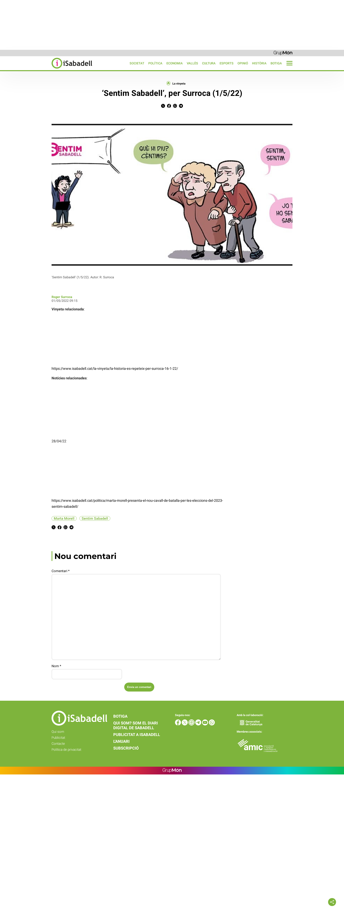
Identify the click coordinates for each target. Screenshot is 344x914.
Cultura (209, 63)
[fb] (178, 724)
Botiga (276, 63)
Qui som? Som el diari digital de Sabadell (135, 725)
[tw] (185, 724)
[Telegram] (198, 724)
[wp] (212, 724)
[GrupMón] (283, 52)
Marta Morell (64, 518)
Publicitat (58, 738)
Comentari (60, 571)
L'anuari (121, 741)
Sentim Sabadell (95, 518)
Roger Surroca (62, 297)
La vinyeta (179, 83)
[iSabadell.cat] (46, 69)
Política (155, 63)
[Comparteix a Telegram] (181, 106)
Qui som (58, 732)
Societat (137, 63)
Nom (56, 666)
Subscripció (126, 748)
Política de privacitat (66, 750)
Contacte (58, 744)
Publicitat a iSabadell (136, 734)
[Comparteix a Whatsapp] (175, 106)
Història (259, 63)
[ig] (192, 724)
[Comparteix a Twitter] (163, 106)
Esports (227, 63)
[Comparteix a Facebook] (169, 106)
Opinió (242, 63)
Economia (174, 63)
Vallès (192, 63)
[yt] (205, 724)
